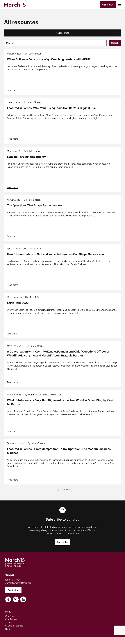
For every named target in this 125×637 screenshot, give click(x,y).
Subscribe (62, 542)
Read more (12, 90)
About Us (10, 622)
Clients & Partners (14, 626)
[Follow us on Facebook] (8, 599)
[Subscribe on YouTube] (16, 599)
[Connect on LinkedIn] (23, 599)
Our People (11, 619)
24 (62, 489)
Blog (7, 629)
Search (115, 43)
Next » (67, 489)
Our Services (11, 616)
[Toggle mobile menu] (118, 4)
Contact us (108, 4)
